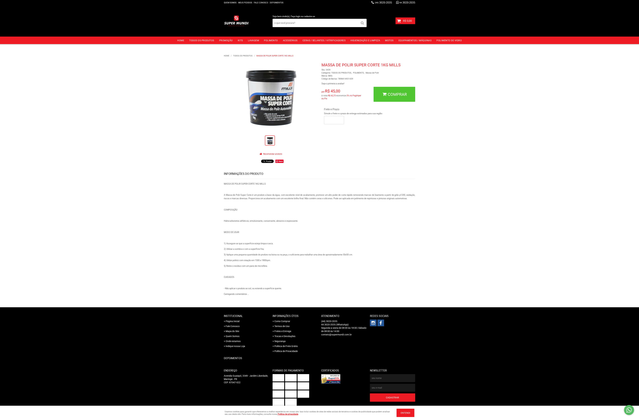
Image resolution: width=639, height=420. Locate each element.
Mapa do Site (232, 331)
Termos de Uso (282, 326)
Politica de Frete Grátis (286, 346)
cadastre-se (309, 16)
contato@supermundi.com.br (336, 334)
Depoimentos (276, 2)
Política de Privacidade (286, 351)
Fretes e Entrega (282, 331)
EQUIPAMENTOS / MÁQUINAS (415, 40)
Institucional (233, 316)
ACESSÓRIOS (290, 40)
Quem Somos (230, 2)
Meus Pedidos (245, 2)
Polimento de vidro (449, 40)
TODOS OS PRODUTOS (201, 40)
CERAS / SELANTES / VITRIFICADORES (324, 40)
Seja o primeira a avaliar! (332, 83)
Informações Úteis (286, 316)
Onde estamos (233, 341)
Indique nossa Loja (235, 346)
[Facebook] (380, 323)
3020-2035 (383, 2)
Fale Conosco (261, 2)
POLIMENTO (271, 40)
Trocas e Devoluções (284, 336)
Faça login (295, 16)
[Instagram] (373, 323)
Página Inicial (232, 321)
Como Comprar (282, 321)
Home (180, 40)
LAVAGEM (253, 40)
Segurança (280, 341)
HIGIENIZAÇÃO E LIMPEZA (365, 40)
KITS (240, 40)
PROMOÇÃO (226, 40)
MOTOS (389, 40)
